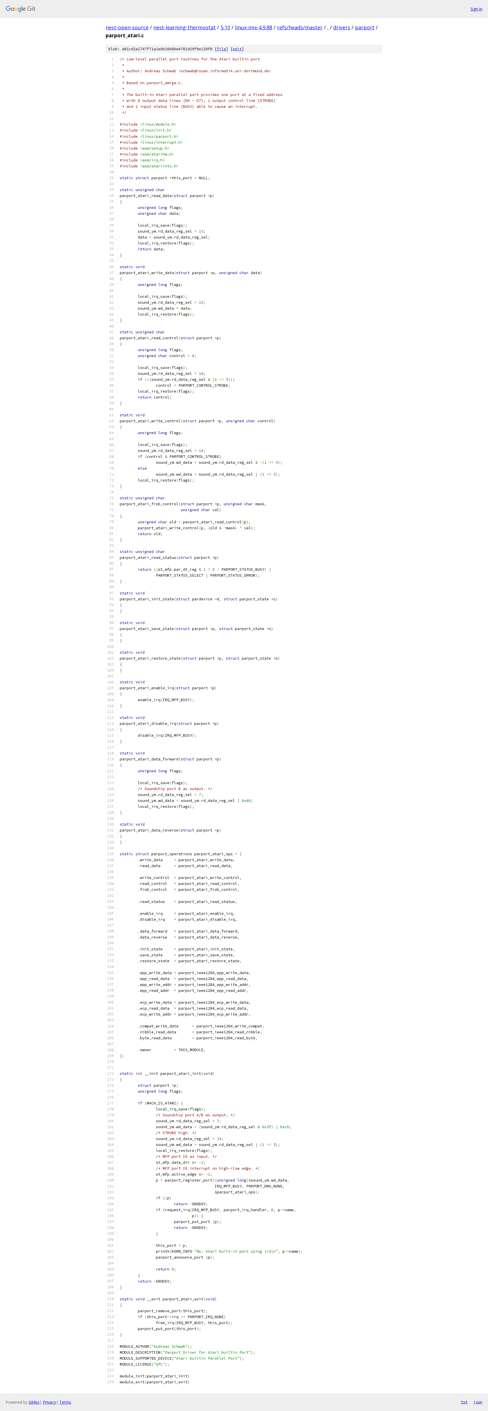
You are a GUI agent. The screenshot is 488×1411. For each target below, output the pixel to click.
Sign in (476, 9)
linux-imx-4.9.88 (253, 27)
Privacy (49, 1402)
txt (464, 1402)
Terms (65, 1402)
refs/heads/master (300, 27)
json (477, 1402)
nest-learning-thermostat (184, 27)
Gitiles (34, 1402)
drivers (341, 27)
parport (364, 27)
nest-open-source (127, 27)
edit (237, 49)
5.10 (225, 27)
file (221, 49)
